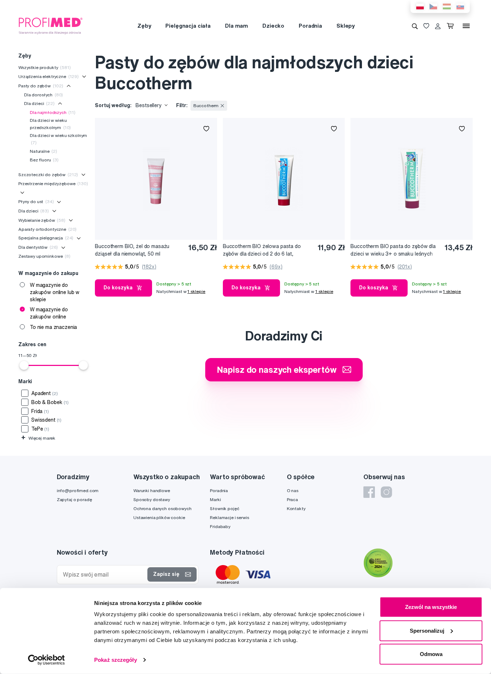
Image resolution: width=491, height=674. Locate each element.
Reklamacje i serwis (229, 517)
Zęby (144, 25)
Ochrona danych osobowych (162, 508)
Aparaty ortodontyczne (47, 229)
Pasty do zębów (40, 85)
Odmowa (431, 654)
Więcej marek (38, 438)
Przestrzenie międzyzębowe (53, 183)
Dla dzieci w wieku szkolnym (58, 139)
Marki (215, 499)
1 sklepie (196, 291)
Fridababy (220, 526)
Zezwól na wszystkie (431, 607)
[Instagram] (386, 492)
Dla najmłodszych (52, 112)
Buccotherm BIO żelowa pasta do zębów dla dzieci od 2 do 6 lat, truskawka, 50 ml (262, 250)
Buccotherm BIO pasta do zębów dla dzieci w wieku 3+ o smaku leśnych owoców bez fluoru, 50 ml (392, 250)
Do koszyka (118, 287)
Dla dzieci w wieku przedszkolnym (50, 124)
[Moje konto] (437, 26)
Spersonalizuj (427, 630)
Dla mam (236, 25)
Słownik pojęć (224, 508)
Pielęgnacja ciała (188, 25)
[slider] (24, 365)
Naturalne (43, 151)
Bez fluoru (44, 159)
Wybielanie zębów (41, 220)
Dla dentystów (38, 247)
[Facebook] (369, 492)
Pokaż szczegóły (115, 660)
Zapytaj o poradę (74, 499)
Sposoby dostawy (151, 499)
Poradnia (310, 25)
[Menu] (466, 26)
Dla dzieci (39, 103)
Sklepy (345, 25)
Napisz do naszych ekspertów (277, 369)
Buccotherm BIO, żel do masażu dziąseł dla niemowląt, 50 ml (132, 250)
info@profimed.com (78, 490)
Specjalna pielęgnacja (45, 237)
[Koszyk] (451, 26)
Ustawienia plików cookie (159, 517)
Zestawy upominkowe (44, 256)
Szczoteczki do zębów (48, 174)
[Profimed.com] (50, 25)
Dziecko (273, 25)
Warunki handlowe (151, 490)
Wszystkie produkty (44, 67)
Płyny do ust (36, 201)
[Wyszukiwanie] (414, 26)
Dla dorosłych (43, 94)
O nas (292, 490)
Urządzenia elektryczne (48, 76)
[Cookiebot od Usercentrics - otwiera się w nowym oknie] (46, 660)
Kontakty (296, 508)
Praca (292, 499)
